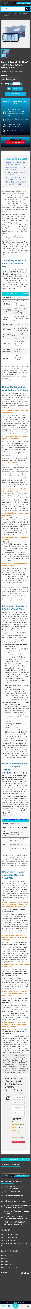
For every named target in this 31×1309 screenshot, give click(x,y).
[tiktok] (25, 1273)
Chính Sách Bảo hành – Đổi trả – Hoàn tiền (14, 1244)
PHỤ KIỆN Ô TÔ (6, 1261)
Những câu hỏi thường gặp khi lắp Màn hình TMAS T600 (15, 183)
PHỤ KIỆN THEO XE (8, 1264)
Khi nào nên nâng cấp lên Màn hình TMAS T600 (15, 173)
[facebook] (22, 1273)
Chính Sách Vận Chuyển (9, 1235)
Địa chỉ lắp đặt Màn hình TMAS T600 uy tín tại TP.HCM (15, 178)
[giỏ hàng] (3, 1306)
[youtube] (28, 1273)
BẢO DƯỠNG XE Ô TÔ (9, 1267)
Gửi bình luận (18, 1142)
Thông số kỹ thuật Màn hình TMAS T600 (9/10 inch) (15, 164)
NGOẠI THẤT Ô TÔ (7, 1258)
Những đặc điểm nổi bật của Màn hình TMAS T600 (15, 168)
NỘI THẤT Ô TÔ (6, 1256)
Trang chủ (4, 14)
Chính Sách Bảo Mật (8, 1240)
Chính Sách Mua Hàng (9, 1237)
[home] (5, 3)
